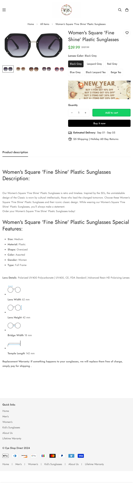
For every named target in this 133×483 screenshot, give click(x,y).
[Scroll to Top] (126, 465)
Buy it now (99, 123)
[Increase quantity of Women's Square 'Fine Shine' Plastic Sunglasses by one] (85, 112)
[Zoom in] (58, 35)
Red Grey (112, 64)
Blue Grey (75, 72)
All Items (44, 24)
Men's (5, 416)
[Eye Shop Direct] (66, 10)
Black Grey (76, 64)
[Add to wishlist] (127, 33)
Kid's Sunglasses (11, 427)
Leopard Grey (94, 64)
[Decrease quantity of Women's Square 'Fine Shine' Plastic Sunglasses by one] (71, 112)
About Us (7, 433)
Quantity (73, 105)
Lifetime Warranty (11, 438)
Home (31, 24)
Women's (7, 422)
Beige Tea (116, 72)
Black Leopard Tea (96, 72)
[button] (127, 10)
